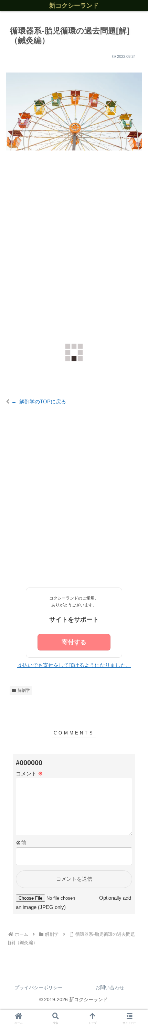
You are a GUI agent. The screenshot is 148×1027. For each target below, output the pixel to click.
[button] (133, 833)
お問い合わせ (109, 987)
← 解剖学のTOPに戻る (38, 401)
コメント (29, 773)
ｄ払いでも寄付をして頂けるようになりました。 (74, 665)
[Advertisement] (74, 245)
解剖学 (24, 690)
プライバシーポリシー (38, 987)
